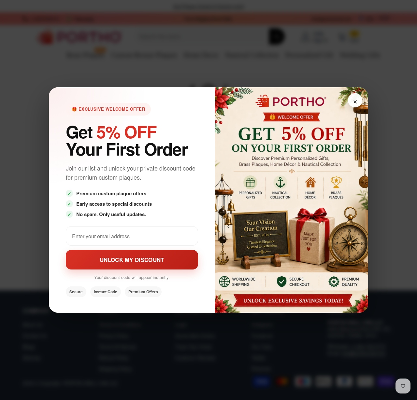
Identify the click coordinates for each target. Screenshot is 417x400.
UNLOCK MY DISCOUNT (132, 260)
